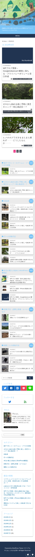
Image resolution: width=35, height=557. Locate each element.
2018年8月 (11, 41)
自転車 (6, 454)
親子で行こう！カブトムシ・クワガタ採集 (17, 446)
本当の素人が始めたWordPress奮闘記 (22, 79)
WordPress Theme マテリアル (21, 548)
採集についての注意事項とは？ (19, 317)
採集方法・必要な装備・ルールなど (15, 464)
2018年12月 (7, 520)
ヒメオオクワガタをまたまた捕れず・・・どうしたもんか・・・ (17, 140)
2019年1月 (7, 517)
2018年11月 (7, 523)
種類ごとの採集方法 (10, 467)
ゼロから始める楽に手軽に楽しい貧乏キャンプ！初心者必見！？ (18, 112)
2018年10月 (7, 527)
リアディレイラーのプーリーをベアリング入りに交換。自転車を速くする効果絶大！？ (21, 209)
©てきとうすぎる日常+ (11, 550)
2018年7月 (7, 533)
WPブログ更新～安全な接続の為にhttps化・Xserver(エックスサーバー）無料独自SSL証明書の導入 (21, 280)
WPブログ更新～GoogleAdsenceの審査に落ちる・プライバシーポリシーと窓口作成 (21, 299)
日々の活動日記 (28, 145)
